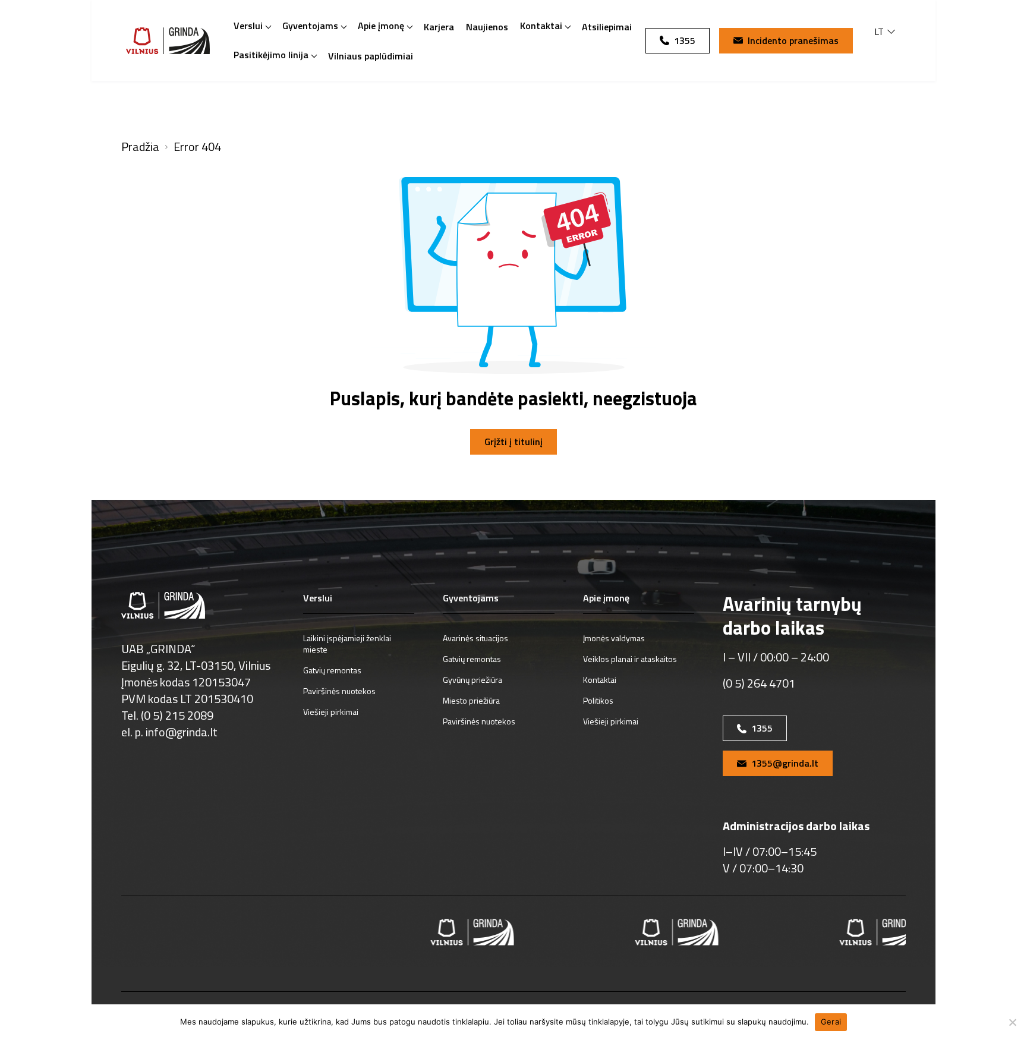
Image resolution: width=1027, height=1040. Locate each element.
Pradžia (140, 146)
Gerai (831, 1021)
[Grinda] (168, 40)
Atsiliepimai (607, 27)
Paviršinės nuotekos (339, 691)
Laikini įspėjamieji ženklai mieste (347, 643)
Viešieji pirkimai (330, 711)
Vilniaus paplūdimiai (370, 56)
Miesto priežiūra (471, 700)
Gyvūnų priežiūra (472, 679)
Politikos (598, 700)
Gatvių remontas (332, 670)
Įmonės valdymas (614, 638)
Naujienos (487, 27)
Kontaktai (541, 25)
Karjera (439, 27)
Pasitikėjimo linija (271, 55)
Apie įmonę (381, 25)
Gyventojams (310, 25)
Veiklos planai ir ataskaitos (630, 659)
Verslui (248, 25)
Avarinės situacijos (475, 638)
